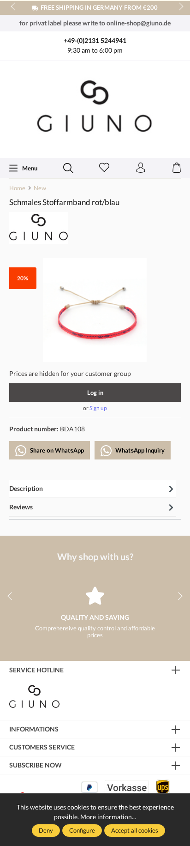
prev (13, 7)
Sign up (98, 408)
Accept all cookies (134, 830)
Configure (82, 830)
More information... (108, 817)
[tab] (92, 489)
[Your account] (141, 168)
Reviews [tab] (21, 507)
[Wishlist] (104, 168)
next (178, 7)
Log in (95, 392)
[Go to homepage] (95, 108)
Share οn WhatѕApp (56, 450)
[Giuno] (38, 227)
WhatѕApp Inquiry (139, 450)
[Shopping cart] (177, 168)
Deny (46, 830)
